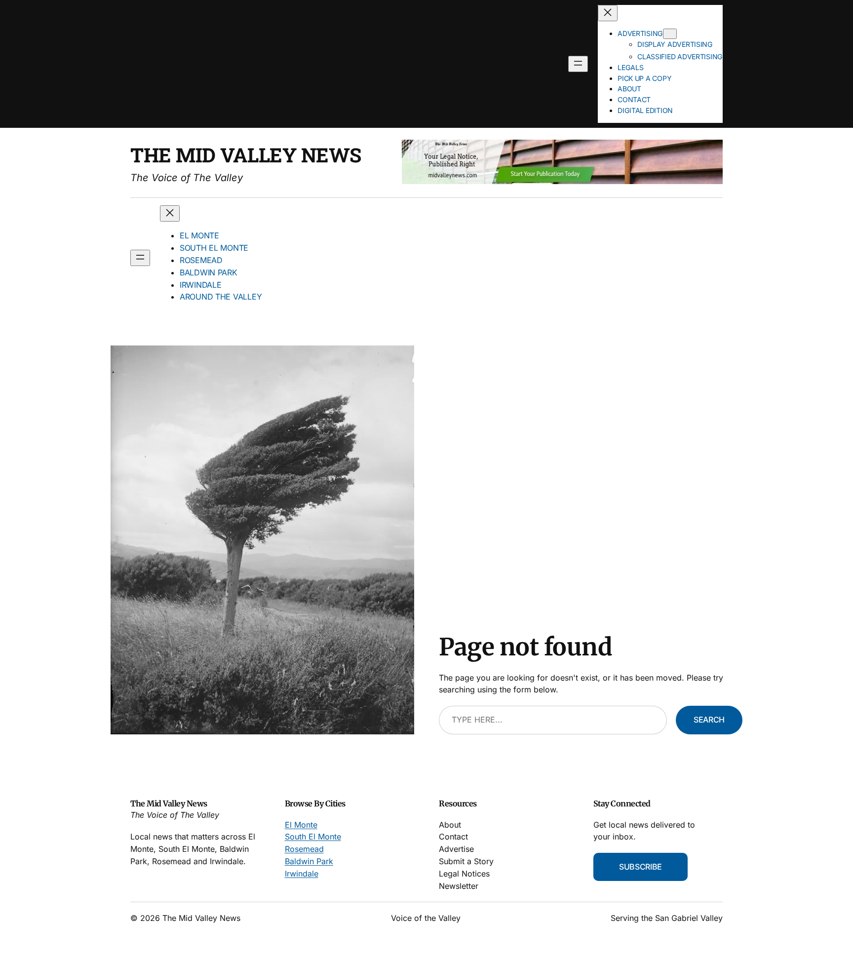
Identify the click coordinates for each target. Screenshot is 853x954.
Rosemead (304, 849)
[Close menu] (608, 13)
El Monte (301, 825)
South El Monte (313, 836)
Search (709, 720)
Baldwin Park (309, 861)
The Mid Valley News (245, 155)
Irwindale (301, 873)
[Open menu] (578, 64)
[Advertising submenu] (670, 34)
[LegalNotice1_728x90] (562, 181)
